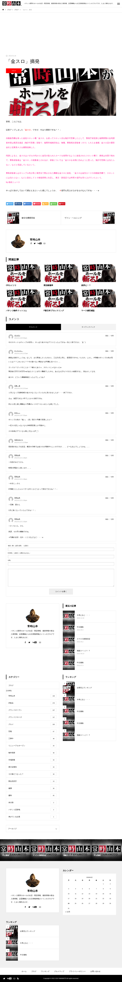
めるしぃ (17, 413)
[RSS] (18, 978)
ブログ (14, 71)
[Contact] (44, 243)
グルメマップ (59, 971)
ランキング (45, 971)
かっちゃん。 (18, 351)
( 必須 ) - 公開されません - (19, 553)
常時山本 (17, 455)
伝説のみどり (18, 440)
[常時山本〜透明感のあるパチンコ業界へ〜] (12, 3)
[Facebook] (31, 243)
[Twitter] (34, 243)
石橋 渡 (17, 386)
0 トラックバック (88, 327)
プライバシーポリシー (77, 971)
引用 (112, 336)
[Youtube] (39, 243)
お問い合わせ (95, 971)
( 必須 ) (18, 545)
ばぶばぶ (17, 335)
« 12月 (67, 912)
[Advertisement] (61, 30)
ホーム (24, 971)
